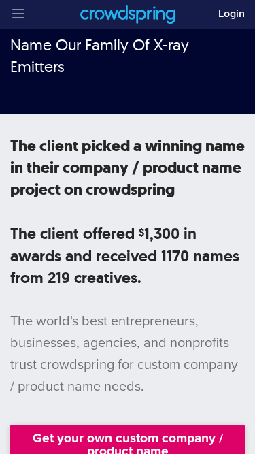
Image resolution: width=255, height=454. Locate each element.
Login (231, 13)
